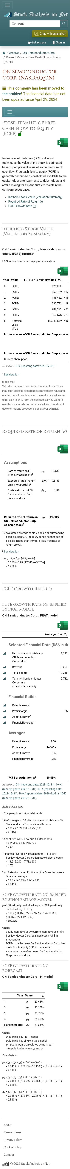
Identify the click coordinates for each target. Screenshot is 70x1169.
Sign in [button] (60, 42)
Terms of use (12, 1132)
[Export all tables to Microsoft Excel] (62, 142)
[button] (4, 653)
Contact (9, 1155)
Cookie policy (13, 1147)
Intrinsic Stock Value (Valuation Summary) (35, 197)
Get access (38, 42)
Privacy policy (13, 1140)
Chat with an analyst (50, 33)
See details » (11, 374)
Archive (14, 53)
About (7, 1125)
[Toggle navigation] (7, 5)
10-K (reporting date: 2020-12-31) (39, 793)
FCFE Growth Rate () (22, 206)
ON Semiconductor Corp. (39, 53)
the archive (11, 94)
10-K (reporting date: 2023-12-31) (34, 365)
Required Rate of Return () (25, 201)
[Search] (64, 23)
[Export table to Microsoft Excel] (62, 271)
